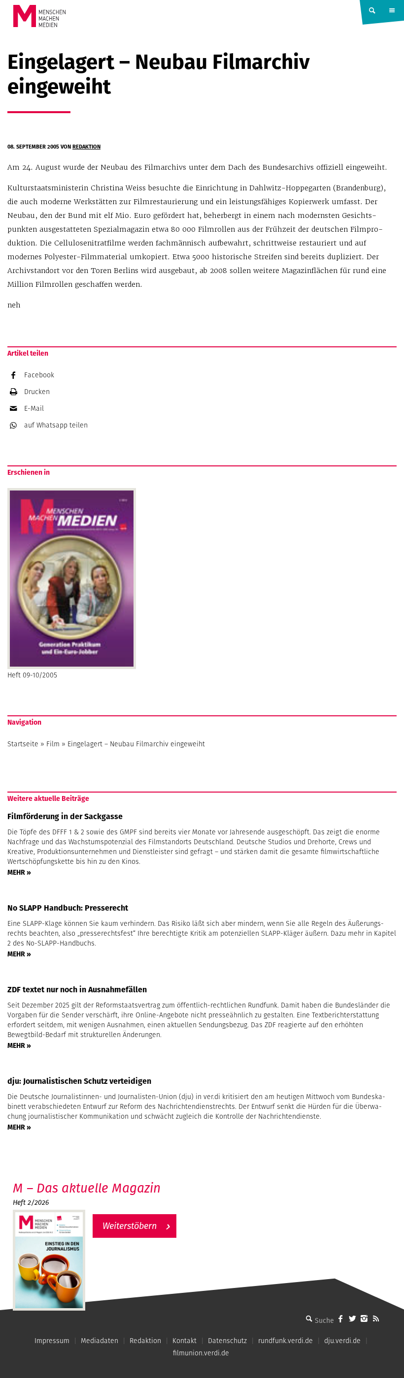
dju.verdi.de (342, 1341)
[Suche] (309, 1318)
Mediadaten (99, 1341)
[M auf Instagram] (364, 1318)
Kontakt (184, 1341)
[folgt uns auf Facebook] (340, 1318)
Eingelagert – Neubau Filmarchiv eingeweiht (136, 744)
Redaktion (86, 147)
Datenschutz (227, 1341)
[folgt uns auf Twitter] (352, 1318)
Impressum (51, 1341)
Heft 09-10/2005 (32, 675)
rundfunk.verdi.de (285, 1341)
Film (53, 744)
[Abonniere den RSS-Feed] (376, 1318)
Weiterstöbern (129, 1226)
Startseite (22, 744)
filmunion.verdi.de (201, 1353)
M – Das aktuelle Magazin (87, 1188)
